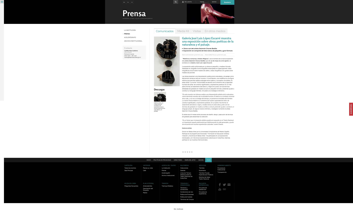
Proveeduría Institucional (221, 169)
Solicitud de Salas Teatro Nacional (204, 178)
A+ (124, 2)
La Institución (130, 30)
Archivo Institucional (133, 41)
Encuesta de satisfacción (203, 188)
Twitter (224, 184)
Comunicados (165, 31)
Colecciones (184, 168)
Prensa (127, 34)
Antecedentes (147, 186)
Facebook (219, 184)
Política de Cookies (186, 197)
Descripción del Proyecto (148, 189)
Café (144, 170)
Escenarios (202, 170)
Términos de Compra (187, 199)
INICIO (149, 160)
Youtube (219, 189)
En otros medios (215, 31)
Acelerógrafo (130, 37)
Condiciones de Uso (186, 192)
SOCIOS (200, 160)
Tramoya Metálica (167, 186)
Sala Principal (128, 170)
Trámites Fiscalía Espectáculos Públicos (206, 174)
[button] (178, 205)
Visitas (197, 31)
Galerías (182, 170)
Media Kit (183, 31)
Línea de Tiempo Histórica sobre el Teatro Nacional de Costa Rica (186, 175)
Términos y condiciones (184, 188)
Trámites (201, 168)
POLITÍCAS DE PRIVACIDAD (162, 160)
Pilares (145, 193)
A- (128, 2)
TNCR (208, 160)
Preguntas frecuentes (131, 186)
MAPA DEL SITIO (190, 160)
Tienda (202, 2)
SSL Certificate (178, 209)
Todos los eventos (130, 168)
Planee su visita (148, 168)
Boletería (227, 2)
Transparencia (221, 172)
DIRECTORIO (178, 160)
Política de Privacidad (187, 194)
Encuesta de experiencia (203, 193)
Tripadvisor (224, 189)
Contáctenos (229, 184)
